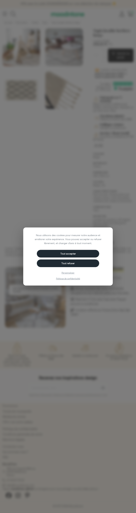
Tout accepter (68, 253)
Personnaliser (68, 272)
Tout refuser (68, 263)
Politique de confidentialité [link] (68, 278)
